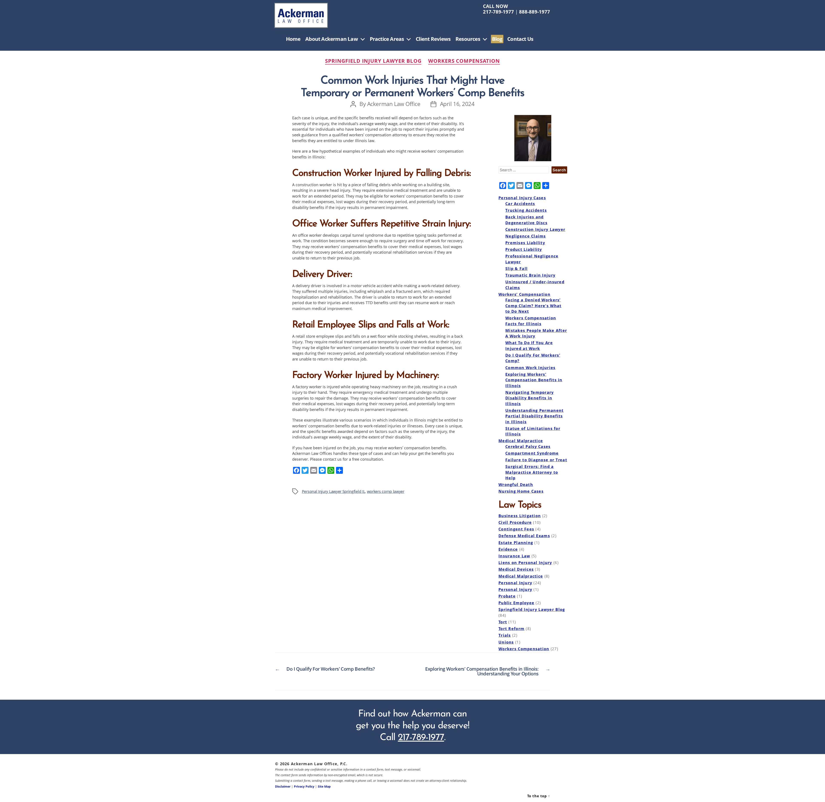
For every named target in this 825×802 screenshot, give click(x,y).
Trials (504, 635)
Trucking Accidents (526, 210)
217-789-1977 (498, 11)
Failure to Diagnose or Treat (536, 459)
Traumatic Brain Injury (530, 275)
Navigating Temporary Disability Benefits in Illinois (529, 398)
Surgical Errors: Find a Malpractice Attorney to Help (531, 472)
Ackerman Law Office (393, 104)
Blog (497, 39)
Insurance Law (514, 555)
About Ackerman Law (331, 39)
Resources (467, 39)
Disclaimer (282, 786)
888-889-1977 (534, 11)
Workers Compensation (464, 61)
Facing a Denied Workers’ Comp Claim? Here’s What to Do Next (533, 305)
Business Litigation (519, 515)
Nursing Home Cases (521, 491)
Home (293, 39)
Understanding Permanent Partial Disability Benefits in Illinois (534, 416)
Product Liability (523, 249)
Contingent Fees (516, 529)
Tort (502, 621)
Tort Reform (511, 628)
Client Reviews (433, 39)
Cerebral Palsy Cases (528, 446)
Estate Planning (515, 542)
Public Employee (516, 602)
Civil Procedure (515, 522)
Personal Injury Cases (522, 197)
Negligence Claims (525, 236)
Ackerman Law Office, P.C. (319, 763)
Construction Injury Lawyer (535, 229)
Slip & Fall (516, 268)
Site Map (324, 786)
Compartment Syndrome (532, 453)
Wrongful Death (515, 484)
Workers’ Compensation (524, 294)
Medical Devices (516, 569)
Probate (507, 596)
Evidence (508, 549)
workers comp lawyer (385, 491)
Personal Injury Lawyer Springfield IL (333, 491)
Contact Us (520, 39)
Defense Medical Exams (524, 535)
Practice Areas (387, 39)
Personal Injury (515, 582)
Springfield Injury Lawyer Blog (373, 61)
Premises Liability (525, 242)
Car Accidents (520, 203)
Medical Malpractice (520, 440)
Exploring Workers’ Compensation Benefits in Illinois (533, 380)
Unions (506, 642)
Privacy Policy (304, 786)
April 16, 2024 (457, 104)
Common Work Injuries (530, 367)
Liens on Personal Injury (525, 562)
